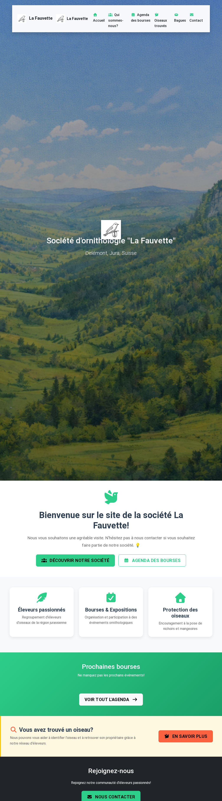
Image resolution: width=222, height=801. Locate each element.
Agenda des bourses (140, 17)
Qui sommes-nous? (115, 20)
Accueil (99, 20)
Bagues (180, 20)
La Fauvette (40, 18)
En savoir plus (189, 736)
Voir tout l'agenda (108, 699)
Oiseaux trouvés (160, 23)
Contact (196, 20)
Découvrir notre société (79, 560)
